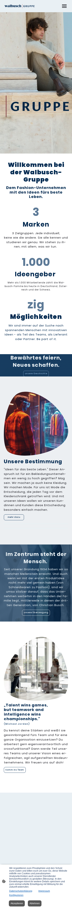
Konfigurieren (16, 895)
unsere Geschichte (36, 373)
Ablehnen (35, 903)
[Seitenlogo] (20, 6)
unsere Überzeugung (36, 612)
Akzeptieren (17, 903)
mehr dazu (14, 517)
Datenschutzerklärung (20, 891)
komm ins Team (15, 769)
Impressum (44, 891)
